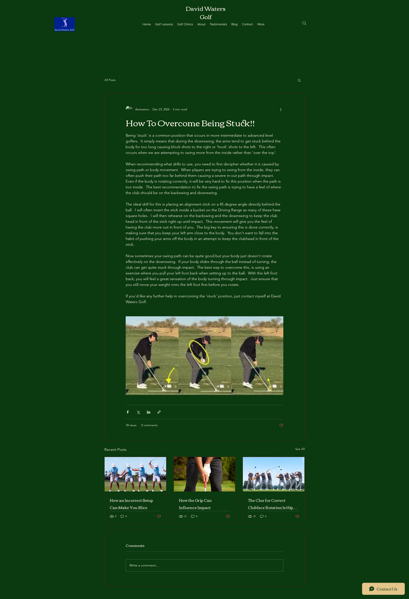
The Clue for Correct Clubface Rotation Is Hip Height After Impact (270, 504)
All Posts (110, 80)
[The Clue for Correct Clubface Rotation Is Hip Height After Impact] (273, 474)
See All (300, 449)
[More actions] (280, 109)
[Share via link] (159, 412)
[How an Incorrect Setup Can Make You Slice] (135, 474)
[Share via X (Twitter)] (138, 412)
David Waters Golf (206, 12)
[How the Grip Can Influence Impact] (204, 474)
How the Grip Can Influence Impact (195, 504)
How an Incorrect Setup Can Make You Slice (131, 504)
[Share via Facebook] (128, 412)
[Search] (304, 23)
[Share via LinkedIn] (149, 412)
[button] (299, 80)
